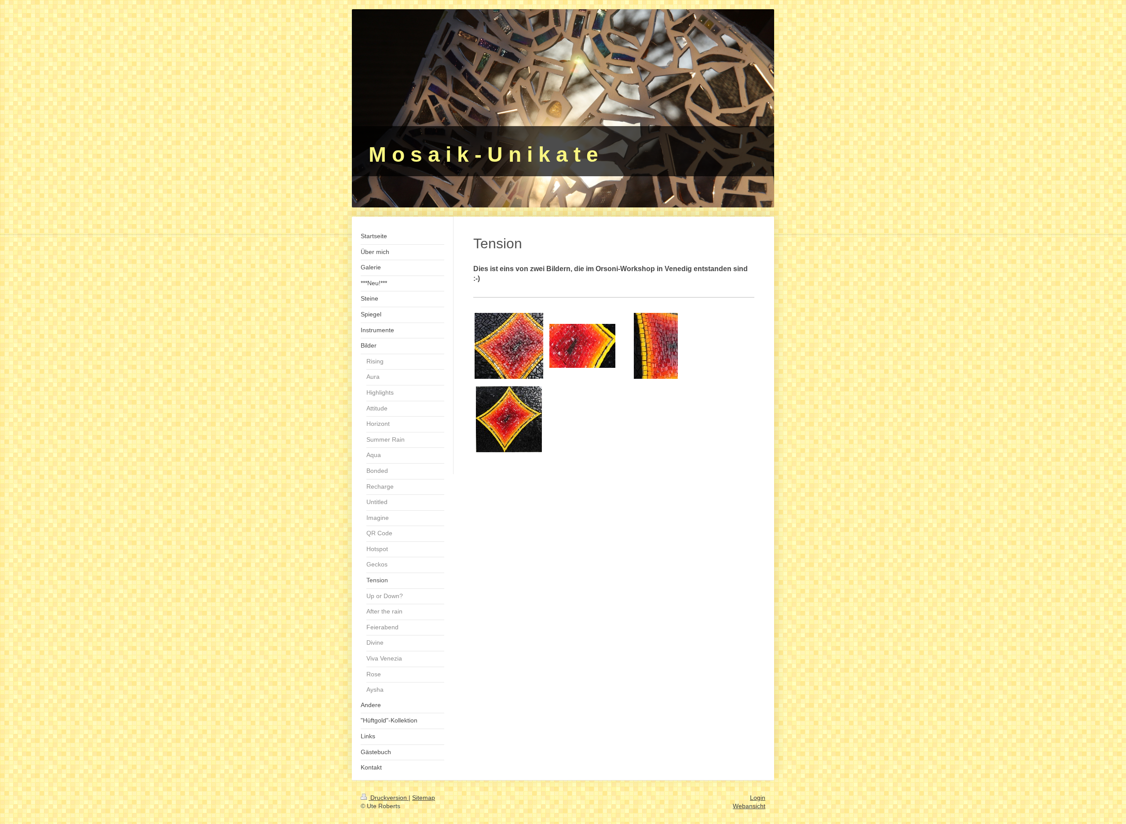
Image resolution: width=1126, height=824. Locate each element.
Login (757, 797)
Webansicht (749, 805)
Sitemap (423, 797)
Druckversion (389, 797)
